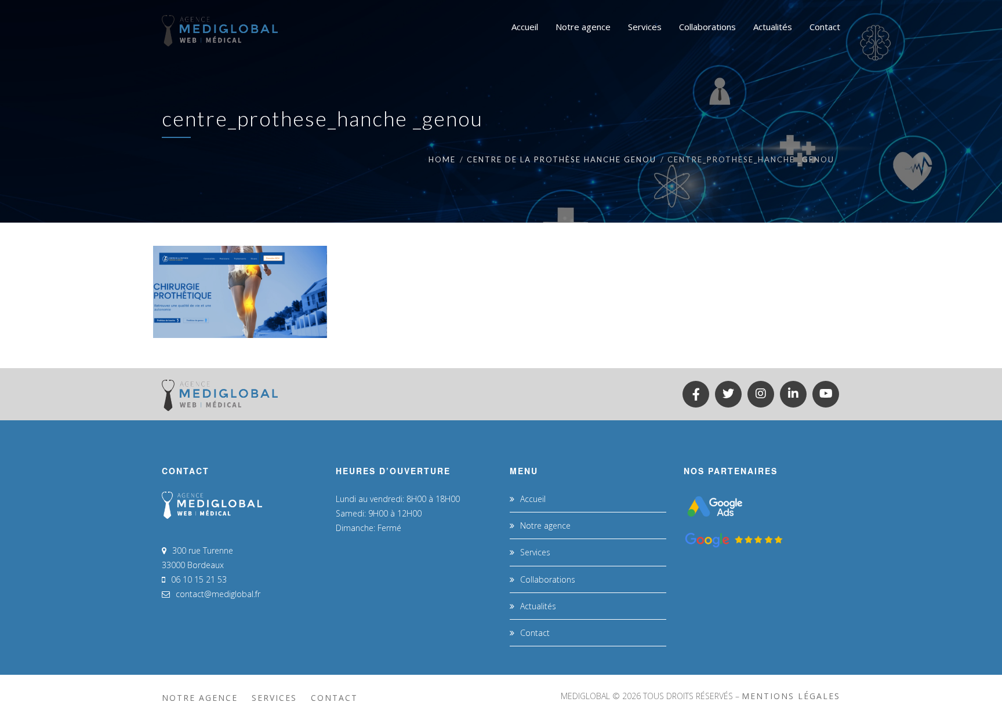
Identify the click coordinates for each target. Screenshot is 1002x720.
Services (535, 552)
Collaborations (547, 579)
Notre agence (545, 525)
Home (442, 159)
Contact (535, 632)
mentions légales (791, 695)
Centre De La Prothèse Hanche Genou (561, 159)
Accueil (533, 498)
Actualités (538, 606)
